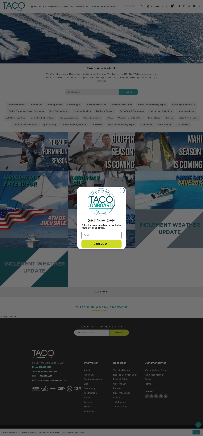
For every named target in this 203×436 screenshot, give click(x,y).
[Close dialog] (122, 190)
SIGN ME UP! (101, 244)
